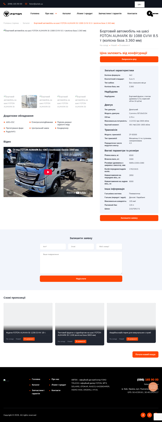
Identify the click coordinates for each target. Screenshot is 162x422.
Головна (34, 13)
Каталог (67, 13)
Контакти (132, 13)
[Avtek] (152, 13)
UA (139, 4)
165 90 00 (147, 380)
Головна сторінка (11, 23)
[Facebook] (143, 415)
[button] (129, 59)
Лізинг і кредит (85, 13)
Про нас (49, 13)
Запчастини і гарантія (110, 13)
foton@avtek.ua (36, 4)
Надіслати (81, 278)
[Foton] (13, 13)
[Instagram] (149, 415)
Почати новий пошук (145, 354)
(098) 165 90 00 (14, 4)
